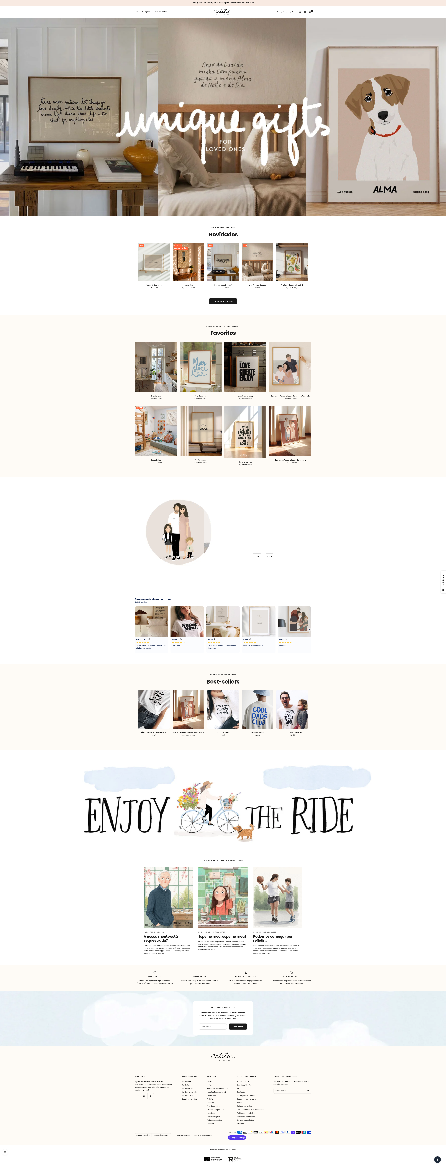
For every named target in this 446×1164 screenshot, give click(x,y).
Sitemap (240, 1123)
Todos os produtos (214, 1120)
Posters (210, 1081)
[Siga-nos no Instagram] (144, 1096)
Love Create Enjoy (245, 396)
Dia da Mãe (186, 1081)
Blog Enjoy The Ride (244, 1085)
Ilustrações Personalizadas (217, 1088)
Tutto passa (200, 460)
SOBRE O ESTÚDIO (263, 545)
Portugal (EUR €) (142, 1135)
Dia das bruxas (187, 1095)
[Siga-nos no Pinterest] (151, 1096)
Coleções (146, 12)
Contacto (241, 1092)
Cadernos (211, 1102)
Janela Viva (188, 285)
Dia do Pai (186, 1085)
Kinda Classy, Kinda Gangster (153, 732)
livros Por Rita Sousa (154, 932)
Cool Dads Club (257, 732)
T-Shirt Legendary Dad (292, 732)
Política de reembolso (246, 1113)
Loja (136, 12)
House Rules (156, 460)
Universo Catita (160, 12)
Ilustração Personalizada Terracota (290, 460)
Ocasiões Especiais (189, 1099)
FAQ (238, 1088)
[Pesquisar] (300, 12)
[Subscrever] (308, 1090)
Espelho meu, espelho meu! (222, 936)
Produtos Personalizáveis (216, 1092)
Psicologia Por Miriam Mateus (212, 932)
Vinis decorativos (213, 1106)
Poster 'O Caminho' (154, 285)
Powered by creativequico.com (223, 1150)
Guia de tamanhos (244, 1106)
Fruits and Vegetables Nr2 (292, 285)
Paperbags (211, 1113)
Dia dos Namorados (189, 1092)
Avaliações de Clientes (246, 1095)
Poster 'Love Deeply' (223, 285)
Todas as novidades (223, 301)
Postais (209, 1085)
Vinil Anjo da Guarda (257, 285)
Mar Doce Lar (200, 396)
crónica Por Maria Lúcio (264, 932)
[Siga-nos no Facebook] (138, 1096)
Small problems (245, 462)
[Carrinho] (310, 12)
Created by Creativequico (202, 1135)
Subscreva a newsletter (246, 1099)
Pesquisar (210, 1123)
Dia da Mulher (187, 1088)
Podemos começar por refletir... (273, 938)
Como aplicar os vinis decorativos (250, 1109)
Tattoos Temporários (215, 1109)
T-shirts (210, 1099)
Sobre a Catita (243, 1081)
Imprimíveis (211, 1095)
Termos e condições (245, 1120)
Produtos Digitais (213, 1116)
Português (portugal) (285, 12)
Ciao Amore (156, 396)
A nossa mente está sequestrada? (161, 938)
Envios (239, 1102)
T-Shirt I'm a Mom (223, 732)
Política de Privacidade (246, 1116)
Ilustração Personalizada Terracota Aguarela (290, 396)
